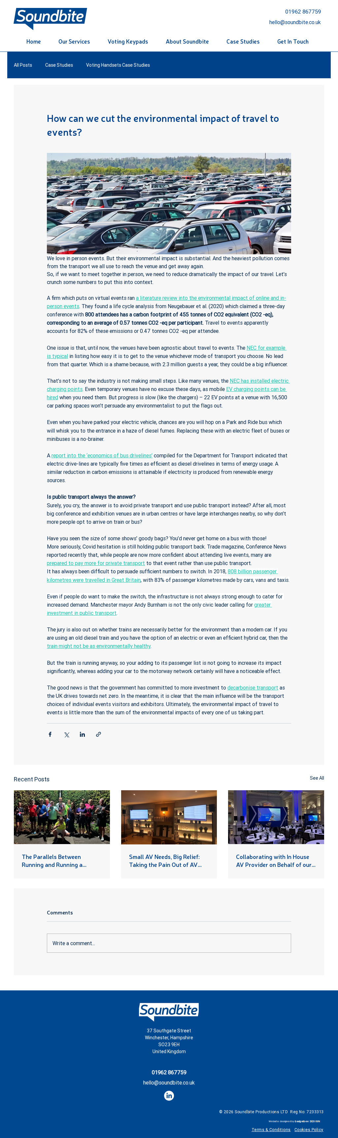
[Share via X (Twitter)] (66, 734)
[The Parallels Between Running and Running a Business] (62, 817)
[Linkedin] (169, 1096)
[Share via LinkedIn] (82, 734)
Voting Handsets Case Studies (118, 65)
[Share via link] (98, 734)
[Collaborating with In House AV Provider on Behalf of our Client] (276, 817)
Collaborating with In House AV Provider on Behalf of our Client (274, 860)
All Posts (23, 65)
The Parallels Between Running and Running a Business (52, 860)
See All (317, 778)
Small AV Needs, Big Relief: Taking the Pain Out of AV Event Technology (164, 860)
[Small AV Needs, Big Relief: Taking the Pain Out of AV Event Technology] (169, 817)
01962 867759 (303, 11)
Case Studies (59, 65)
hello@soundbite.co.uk (169, 1082)
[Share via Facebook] (50, 734)
